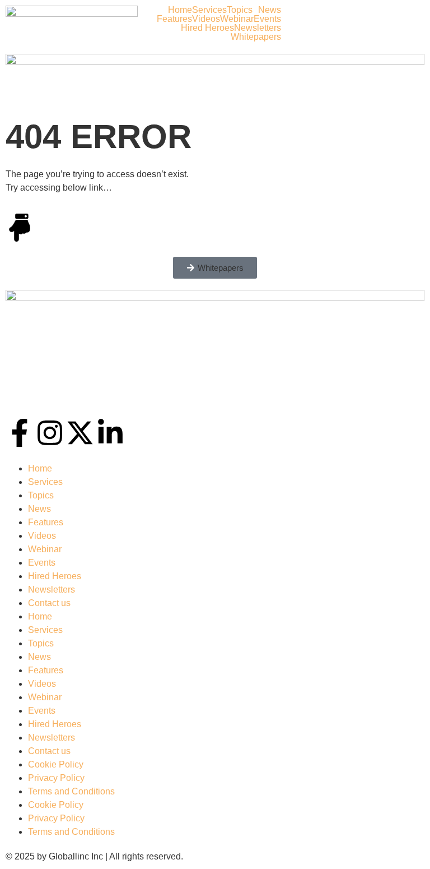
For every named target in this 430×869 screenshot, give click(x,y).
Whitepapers (256, 37)
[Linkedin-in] (110, 433)
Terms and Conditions (71, 791)
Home (180, 10)
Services (209, 10)
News (269, 10)
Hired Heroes (207, 28)
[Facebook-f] (20, 433)
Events (267, 19)
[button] (242, 10)
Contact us (49, 603)
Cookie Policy (55, 764)
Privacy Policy (56, 778)
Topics (240, 10)
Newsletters (257, 28)
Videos (206, 19)
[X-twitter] (80, 433)
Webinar (237, 19)
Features (174, 19)
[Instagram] (50, 433)
